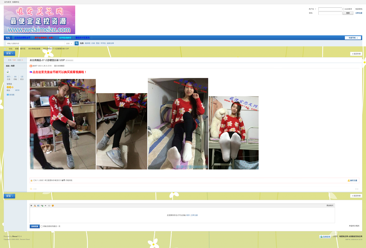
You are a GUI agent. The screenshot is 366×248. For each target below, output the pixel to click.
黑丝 (98, 43)
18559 (17, 90)
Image (38, 205)
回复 (35, 189)
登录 (188, 215)
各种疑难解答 (65, 38)
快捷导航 (352, 38)
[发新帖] (9, 53)
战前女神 (110, 43)
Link (42, 205)
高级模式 (330, 205)
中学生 (103, 43)
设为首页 (7, 2)
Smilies (52, 205)
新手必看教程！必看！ (45, 38)
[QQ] (325, 236)
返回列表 (357, 54)
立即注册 (358, 13)
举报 (356, 189)
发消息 (11, 95)
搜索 (68, 44)
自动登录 (348, 9)
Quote (45, 205)
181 (15, 77)
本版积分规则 (354, 226)
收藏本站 (15, 2)
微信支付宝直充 (83, 38)
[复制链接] (69, 60)
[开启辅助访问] (361, 2)
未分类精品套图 (34, 49)
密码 (310, 13)
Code (49, 205)
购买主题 (353, 180)
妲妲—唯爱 (10, 66)
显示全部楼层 (59, 66)
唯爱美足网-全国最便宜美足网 (5, 49)
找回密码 (358, 9)
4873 (8, 77)
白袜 (93, 43)
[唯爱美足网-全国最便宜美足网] (39, 34)
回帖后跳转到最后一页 (51, 226)
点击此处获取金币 (22, 38)
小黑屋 (335, 236)
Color (34, 205)
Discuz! (15, 236)
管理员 (9, 84)
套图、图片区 (20, 49)
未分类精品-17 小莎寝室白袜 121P (56, 49)
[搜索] (76, 43)
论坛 (8, 38)
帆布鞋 (87, 43)
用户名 (311, 9)
